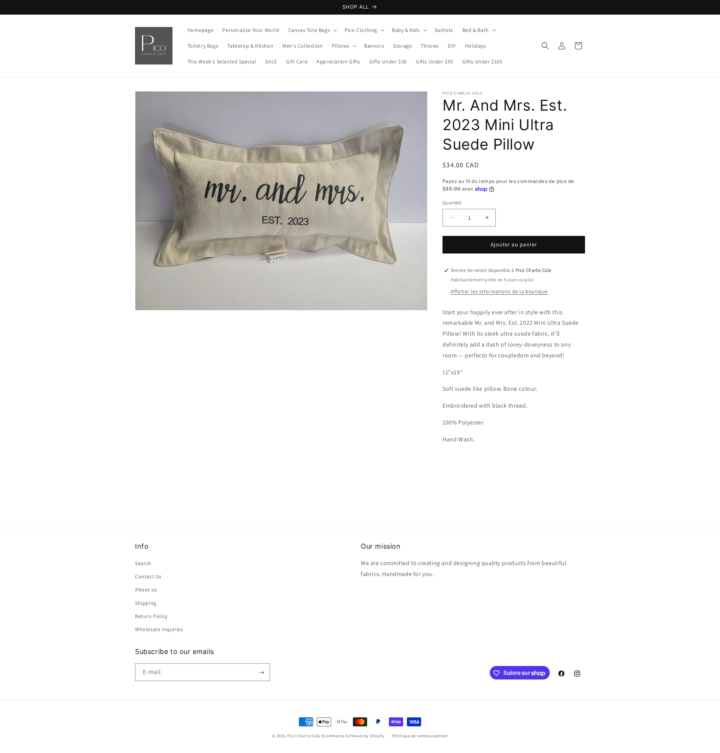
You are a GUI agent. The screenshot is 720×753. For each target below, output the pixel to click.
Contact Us (148, 576)
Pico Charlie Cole (304, 735)
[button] (312, 30)
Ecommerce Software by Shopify (353, 735)
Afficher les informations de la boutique (499, 291)
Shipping (145, 603)
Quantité (451, 203)
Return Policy (151, 616)
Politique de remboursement (420, 735)
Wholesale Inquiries (159, 629)
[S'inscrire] (261, 672)
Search (143, 563)
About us (146, 589)
